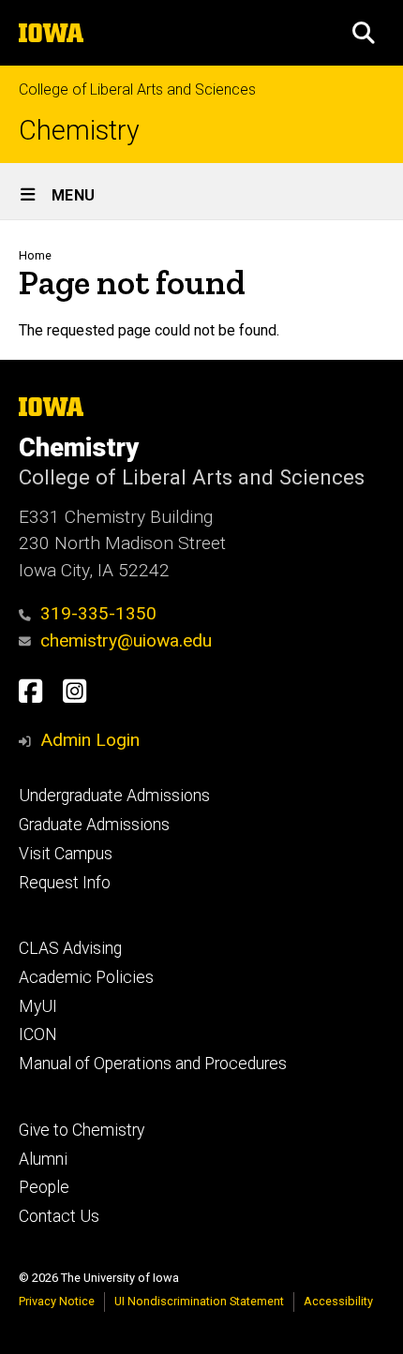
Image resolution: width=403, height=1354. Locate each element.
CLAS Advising (70, 948)
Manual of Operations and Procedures (153, 1063)
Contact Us (59, 1216)
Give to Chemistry (81, 1130)
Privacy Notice (57, 1301)
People (44, 1187)
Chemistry (79, 130)
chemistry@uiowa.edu (126, 640)
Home (35, 255)
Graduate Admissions (94, 824)
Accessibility (338, 1301)
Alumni (43, 1159)
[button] (363, 33)
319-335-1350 (98, 613)
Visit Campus (65, 853)
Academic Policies (86, 977)
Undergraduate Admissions (114, 795)
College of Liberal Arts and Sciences (137, 89)
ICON (38, 1034)
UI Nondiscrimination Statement (199, 1301)
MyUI (38, 1006)
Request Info (65, 882)
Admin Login (90, 740)
